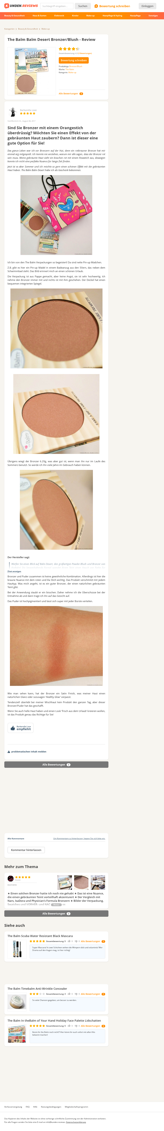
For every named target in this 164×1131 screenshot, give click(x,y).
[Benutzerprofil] (12, 115)
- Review (51, 39)
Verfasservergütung (13, 1106)
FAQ (27, 1106)
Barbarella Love (28, 110)
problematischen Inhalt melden (28, 751)
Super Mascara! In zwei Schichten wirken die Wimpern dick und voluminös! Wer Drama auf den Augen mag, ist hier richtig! (67, 949)
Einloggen (147, 6)
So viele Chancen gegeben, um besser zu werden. (54, 1000)
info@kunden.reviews (55, 1122)
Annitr (18, 880)
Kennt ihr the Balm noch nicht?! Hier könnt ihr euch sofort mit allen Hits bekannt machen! (63, 1033)
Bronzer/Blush (75, 66)
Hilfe (35, 1106)
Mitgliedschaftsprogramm (76, 1106)
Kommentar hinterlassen (26, 850)
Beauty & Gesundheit (28, 28)
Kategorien (9, 28)
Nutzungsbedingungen (51, 1106)
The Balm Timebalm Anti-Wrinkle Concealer (37, 989)
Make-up (45, 28)
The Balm (70, 69)
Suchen (82, 6)
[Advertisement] (56, 804)
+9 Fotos (98, 882)
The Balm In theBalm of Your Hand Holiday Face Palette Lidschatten (54, 1020)
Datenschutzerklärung (76, 1122)
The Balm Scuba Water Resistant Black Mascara (40, 936)
